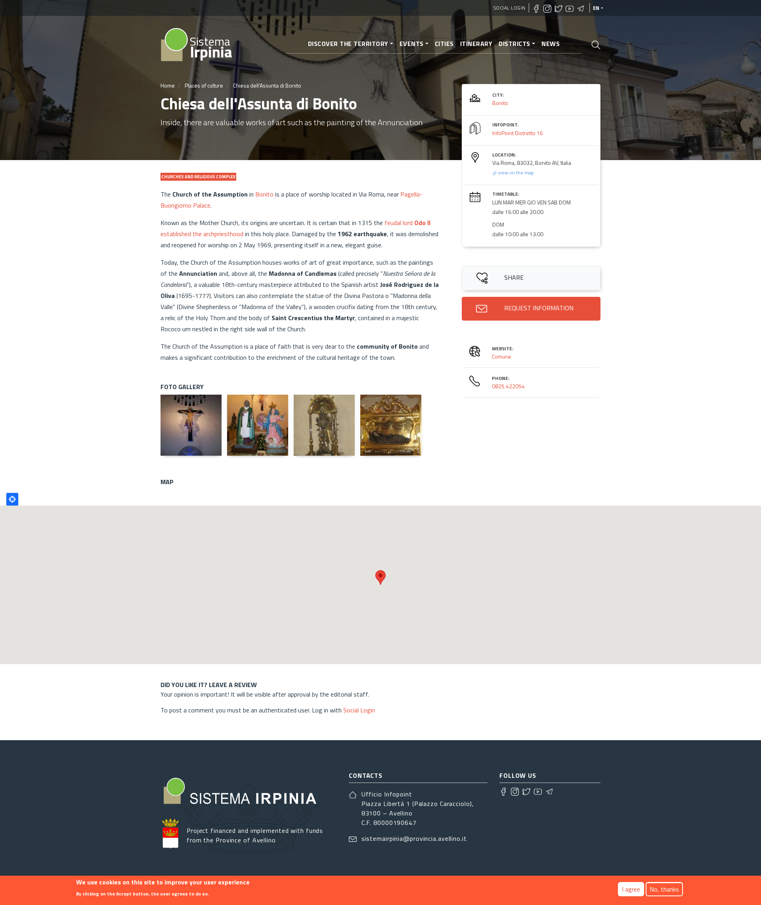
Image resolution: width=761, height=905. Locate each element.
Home (168, 85)
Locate (12, 499)
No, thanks (664, 889)
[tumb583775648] (324, 425)
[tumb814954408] (390, 425)
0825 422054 (508, 386)
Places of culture (204, 85)
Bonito (264, 194)
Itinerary (476, 43)
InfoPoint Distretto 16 (517, 133)
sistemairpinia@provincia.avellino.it (414, 838)
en (596, 8)
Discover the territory (348, 43)
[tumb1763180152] (191, 425)
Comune (501, 356)
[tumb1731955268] (257, 425)
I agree (631, 889)
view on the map (515, 172)
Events (412, 43)
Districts (514, 43)
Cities (444, 43)
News (550, 43)
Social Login (509, 7)
